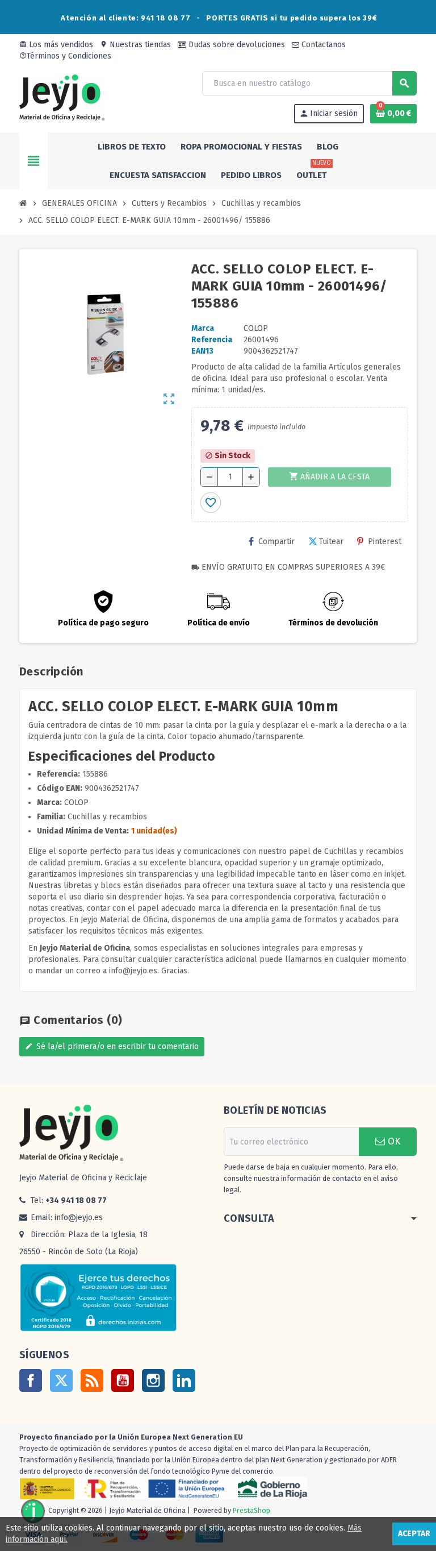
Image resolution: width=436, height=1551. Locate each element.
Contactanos (322, 44)
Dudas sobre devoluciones (235, 44)
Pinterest (384, 541)
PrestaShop (251, 1511)
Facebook (30, 1380)
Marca (202, 328)
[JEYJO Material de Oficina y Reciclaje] (61, 97)
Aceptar (414, 1533)
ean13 (202, 351)
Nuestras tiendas (135, 44)
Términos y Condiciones (65, 56)
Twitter (61, 1380)
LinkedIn (184, 1380)
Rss (92, 1380)
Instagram (153, 1380)
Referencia (211, 340)
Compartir (276, 541)
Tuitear (331, 541)
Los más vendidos (56, 44)
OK (392, 1141)
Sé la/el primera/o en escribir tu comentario (112, 1046)
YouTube (122, 1380)
